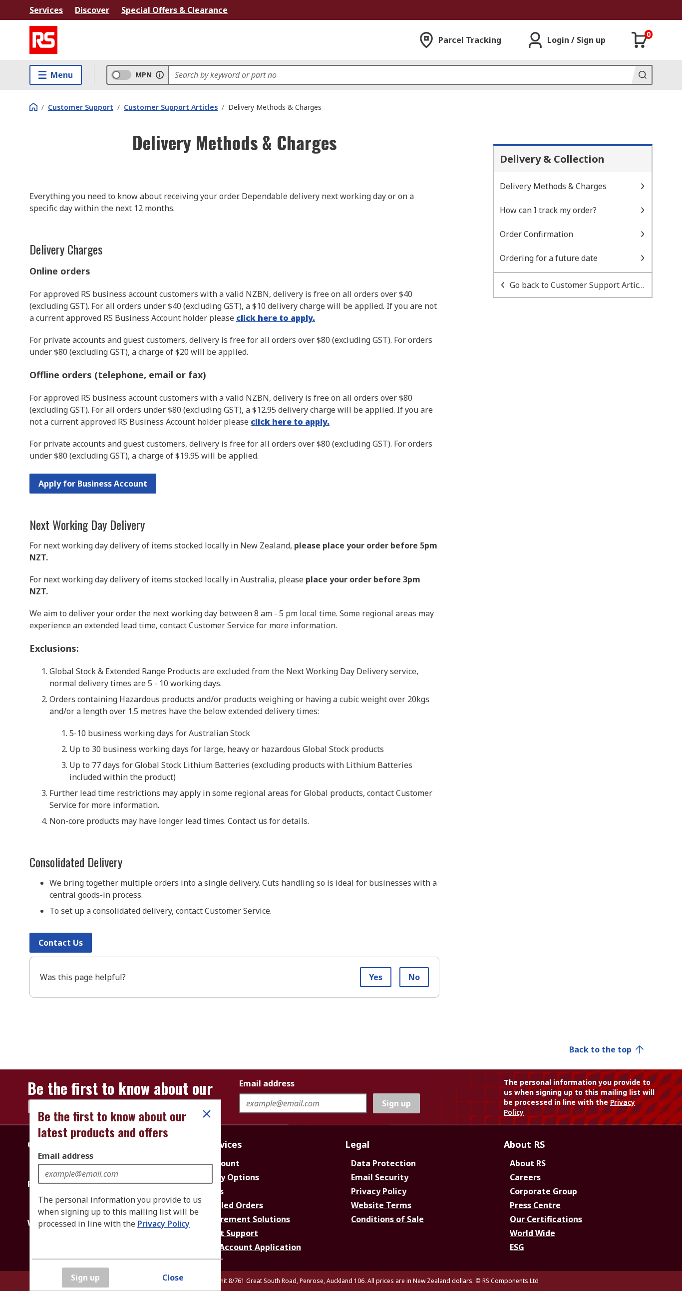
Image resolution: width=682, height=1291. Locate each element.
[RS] (43, 40)
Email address (65, 1155)
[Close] (207, 1114)
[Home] (33, 107)
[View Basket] (640, 40)
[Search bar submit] (642, 75)
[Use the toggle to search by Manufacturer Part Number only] (160, 75)
